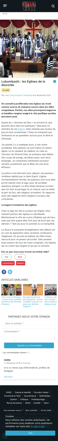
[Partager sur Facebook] (3, 271)
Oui (6, 257)
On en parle (46, 410)
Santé (27, 403)
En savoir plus (38, 426)
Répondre (8, 377)
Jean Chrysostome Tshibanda (18, 95)
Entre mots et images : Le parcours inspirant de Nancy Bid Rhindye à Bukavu (11, 300)
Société (5, 90)
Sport (46, 403)
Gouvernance (30, 396)
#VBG (8, 392)
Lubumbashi (8, 263)
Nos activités (31, 410)
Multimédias (44, 396)
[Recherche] (53, 6)
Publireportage (38, 399)
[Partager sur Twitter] (10, 271)
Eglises (21, 129)
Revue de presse (14, 403)
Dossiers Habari (41, 392)
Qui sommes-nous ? (13, 410)
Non (20, 257)
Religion (20, 263)
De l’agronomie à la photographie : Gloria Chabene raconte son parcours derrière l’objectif (32, 301)
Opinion (13, 399)
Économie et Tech (12, 396)
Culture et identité (23, 392)
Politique (24, 399)
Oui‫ (30, 433)
